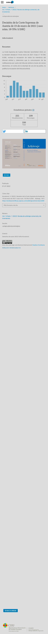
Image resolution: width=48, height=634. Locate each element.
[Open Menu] (2, 2)
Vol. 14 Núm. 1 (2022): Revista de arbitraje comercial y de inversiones (20, 11)
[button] (13, 131)
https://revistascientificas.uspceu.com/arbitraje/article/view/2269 (23, 201)
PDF (7, 175)
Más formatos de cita (11, 205)
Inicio (4, 7)
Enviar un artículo (10, 610)
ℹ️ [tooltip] (33, 110)
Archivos (11, 7)
